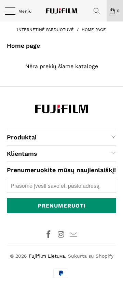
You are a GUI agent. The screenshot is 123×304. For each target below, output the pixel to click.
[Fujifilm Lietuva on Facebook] (48, 235)
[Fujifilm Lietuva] (61, 10)
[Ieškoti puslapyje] (99, 11)
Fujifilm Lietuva (47, 256)
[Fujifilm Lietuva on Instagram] (61, 235)
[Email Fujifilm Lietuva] (74, 235)
